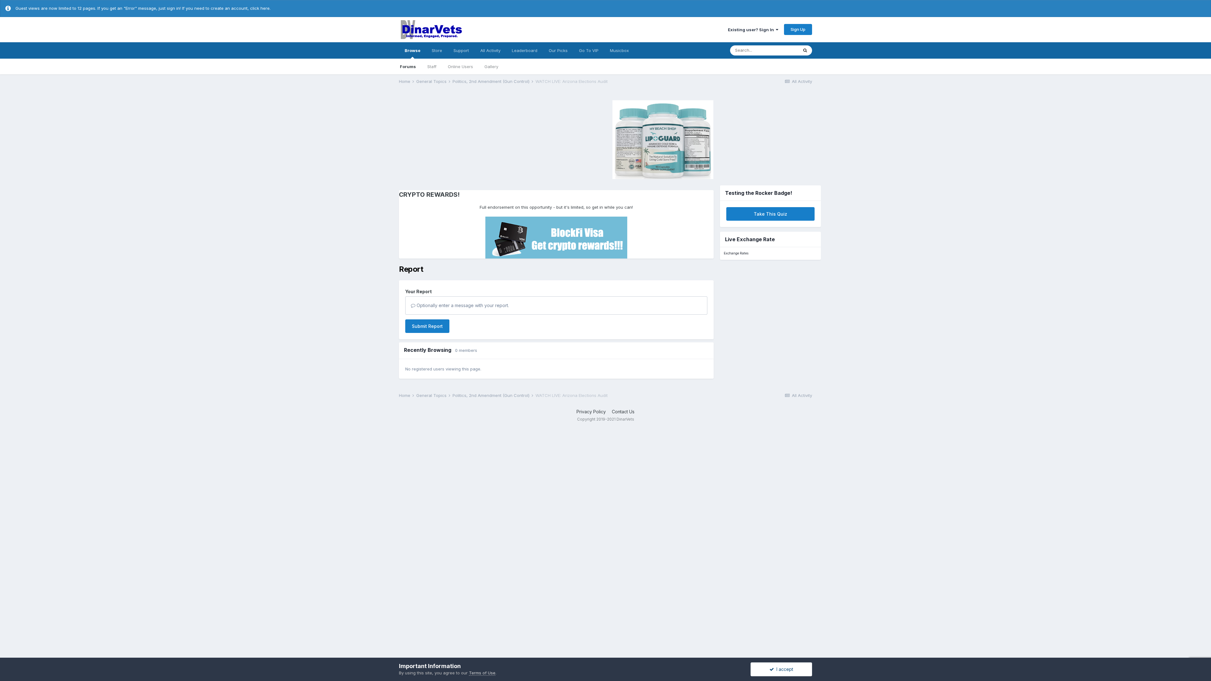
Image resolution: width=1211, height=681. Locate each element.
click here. (260, 8)
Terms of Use (482, 672)
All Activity (490, 50)
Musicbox (619, 50)
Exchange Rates (736, 253)
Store (437, 50)
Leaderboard (524, 50)
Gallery (491, 66)
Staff (431, 66)
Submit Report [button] (427, 326)
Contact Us (623, 411)
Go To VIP (589, 50)
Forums (408, 66)
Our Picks (558, 50)
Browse (412, 50)
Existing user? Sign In (752, 29)
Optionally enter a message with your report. (462, 305)
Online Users (460, 66)
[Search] (805, 50)
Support (461, 50)
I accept (783, 669)
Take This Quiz (770, 214)
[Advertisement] (452, 139)
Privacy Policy (591, 411)
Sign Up (798, 29)
